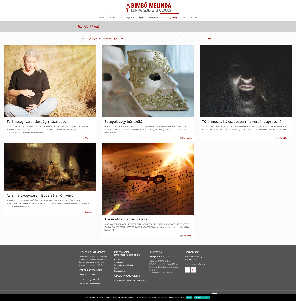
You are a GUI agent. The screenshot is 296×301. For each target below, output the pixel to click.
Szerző (119, 39)
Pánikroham (119, 259)
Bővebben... (89, 138)
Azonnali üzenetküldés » (195, 264)
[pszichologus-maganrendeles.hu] (148, 7)
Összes (212, 39)
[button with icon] (187, 270)
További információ (202, 297)
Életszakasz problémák (123, 265)
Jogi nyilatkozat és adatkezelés (162, 257)
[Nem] (293, 297)
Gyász (116, 268)
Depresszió (118, 262)
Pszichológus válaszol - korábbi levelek (130, 280)
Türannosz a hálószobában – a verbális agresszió (241, 121)
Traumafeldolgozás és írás (125, 219)
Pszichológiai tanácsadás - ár (91, 284)
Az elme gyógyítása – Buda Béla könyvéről (40, 195)
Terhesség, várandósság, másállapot (36, 121)
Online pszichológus (87, 275)
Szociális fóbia (120, 271)
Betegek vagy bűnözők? (123, 121)
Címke (107, 39)
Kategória (94, 39)
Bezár (189, 297)
